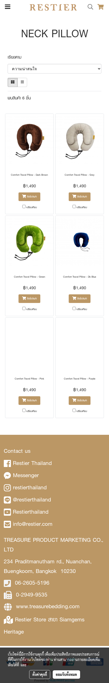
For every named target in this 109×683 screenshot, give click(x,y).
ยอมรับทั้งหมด (66, 674)
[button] (89, 7)
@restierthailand (32, 500)
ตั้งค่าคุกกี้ (39, 674)
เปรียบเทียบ (31, 207)
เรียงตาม (17, 57)
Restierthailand (30, 512)
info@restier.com (32, 524)
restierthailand (30, 487)
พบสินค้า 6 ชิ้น (19, 98)
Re (18, 619)
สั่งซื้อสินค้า (31, 196)
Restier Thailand (32, 463)
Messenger (26, 475)
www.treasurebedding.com (48, 606)
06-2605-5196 (32, 583)
